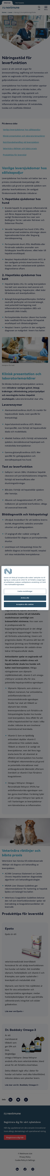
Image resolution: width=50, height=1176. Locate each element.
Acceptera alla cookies (25, 604)
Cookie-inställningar (25, 591)
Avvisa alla (25, 598)
